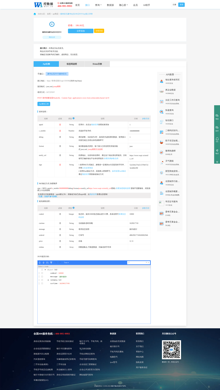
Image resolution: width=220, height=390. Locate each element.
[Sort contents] (47, 262)
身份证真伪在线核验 (42, 341)
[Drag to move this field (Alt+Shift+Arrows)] (39, 273)
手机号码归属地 (116, 352)
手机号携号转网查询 (88, 359)
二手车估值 (61, 364)
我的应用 (94, 125)
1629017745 (64, 283)
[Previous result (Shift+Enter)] (148, 262)
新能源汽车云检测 (41, 354)
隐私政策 (140, 362)
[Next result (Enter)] (146, 262)
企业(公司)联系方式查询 (89, 370)
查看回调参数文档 (111, 158)
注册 (174, 5)
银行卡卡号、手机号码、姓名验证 (90, 342)
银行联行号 (115, 346)
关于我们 (140, 346)
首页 (77, 5)
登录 (181, 5)
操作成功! (63, 277)
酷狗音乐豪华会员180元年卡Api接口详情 (76, 14)
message (53, 277)
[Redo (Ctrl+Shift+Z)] (59, 262)
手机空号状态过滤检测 (43, 370)
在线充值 (99, 31)
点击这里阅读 (87, 168)
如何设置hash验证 (119, 171)
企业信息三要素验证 (88, 364)
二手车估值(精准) (41, 364)
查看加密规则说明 (123, 188)
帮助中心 (140, 352)
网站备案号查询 (86, 375)
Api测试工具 (44, 104)
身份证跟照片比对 (64, 354)
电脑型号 (114, 357)
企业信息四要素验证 (42, 349)
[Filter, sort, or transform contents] (51, 262)
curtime (53, 283)
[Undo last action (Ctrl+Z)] (56, 262)
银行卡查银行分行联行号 (44, 375)
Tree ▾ (66, 263)
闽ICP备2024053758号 (118, 386)
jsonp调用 (56, 86)
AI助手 (146, 5)
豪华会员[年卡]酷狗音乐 (57, 74)
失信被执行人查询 (64, 370)
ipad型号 (113, 362)
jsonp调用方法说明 (95, 149)
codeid (53, 273)
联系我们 (140, 341)
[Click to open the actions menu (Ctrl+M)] (42, 269)
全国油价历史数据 (117, 341)
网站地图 (140, 357)
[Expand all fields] (39, 262)
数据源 (110, 5)
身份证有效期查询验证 (66, 375)
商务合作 (52, 37)
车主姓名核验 (85, 349)
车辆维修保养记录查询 (66, 359)
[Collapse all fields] (43, 262)
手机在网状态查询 (87, 354)
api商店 (55, 14)
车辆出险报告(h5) (41, 380)
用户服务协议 (141, 367)
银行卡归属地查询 (64, 349)
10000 (61, 273)
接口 (87, 5)
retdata (53, 280)
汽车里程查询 (39, 359)
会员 (135, 5)
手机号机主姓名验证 (65, 341)
